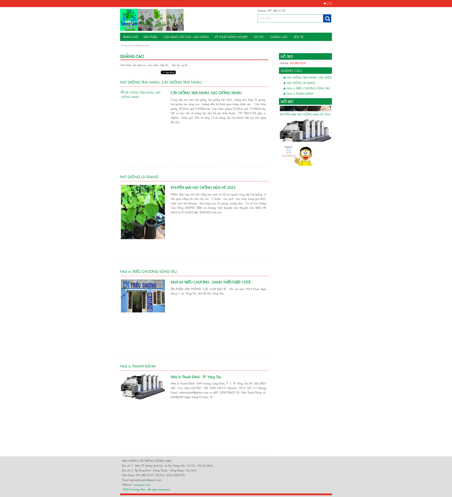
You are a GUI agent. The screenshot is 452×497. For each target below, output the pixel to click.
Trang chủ (130, 37)
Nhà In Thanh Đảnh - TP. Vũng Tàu (196, 376)
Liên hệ (298, 37)
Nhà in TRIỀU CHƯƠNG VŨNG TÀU (148, 271)
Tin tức (259, 37)
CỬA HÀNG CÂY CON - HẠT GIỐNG (186, 37)
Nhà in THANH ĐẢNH (138, 366)
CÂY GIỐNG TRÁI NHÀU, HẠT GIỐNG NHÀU (206, 92)
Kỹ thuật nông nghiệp (231, 37)
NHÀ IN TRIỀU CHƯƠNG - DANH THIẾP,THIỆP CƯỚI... (212, 282)
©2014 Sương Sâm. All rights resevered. (146, 489)
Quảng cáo (278, 37)
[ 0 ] (329, 3)
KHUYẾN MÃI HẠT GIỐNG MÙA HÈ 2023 (203, 187)
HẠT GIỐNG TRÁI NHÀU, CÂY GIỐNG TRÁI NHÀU (160, 82)
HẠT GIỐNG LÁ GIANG (139, 176)
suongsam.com (142, 485)
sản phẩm (150, 37)
